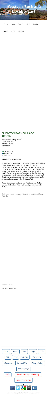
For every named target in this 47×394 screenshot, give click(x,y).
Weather (21, 31)
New (13, 24)
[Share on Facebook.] (12, 388)
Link (41, 351)
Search (20, 24)
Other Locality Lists (23, 380)
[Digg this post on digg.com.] (34, 388)
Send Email (7, 155)
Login (35, 24)
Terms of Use (22, 363)
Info (12, 31)
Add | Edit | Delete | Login (9, 288)
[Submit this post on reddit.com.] (29, 388)
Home (6, 24)
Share (6, 31)
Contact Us (37, 357)
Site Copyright (23, 369)
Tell (7, 357)
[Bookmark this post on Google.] (23, 388)
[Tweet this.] (18, 388)
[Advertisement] (23, 57)
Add (28, 24)
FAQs (8, 375)
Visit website (8, 153)
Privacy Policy (37, 363)
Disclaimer (8, 363)
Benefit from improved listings (28, 375)
